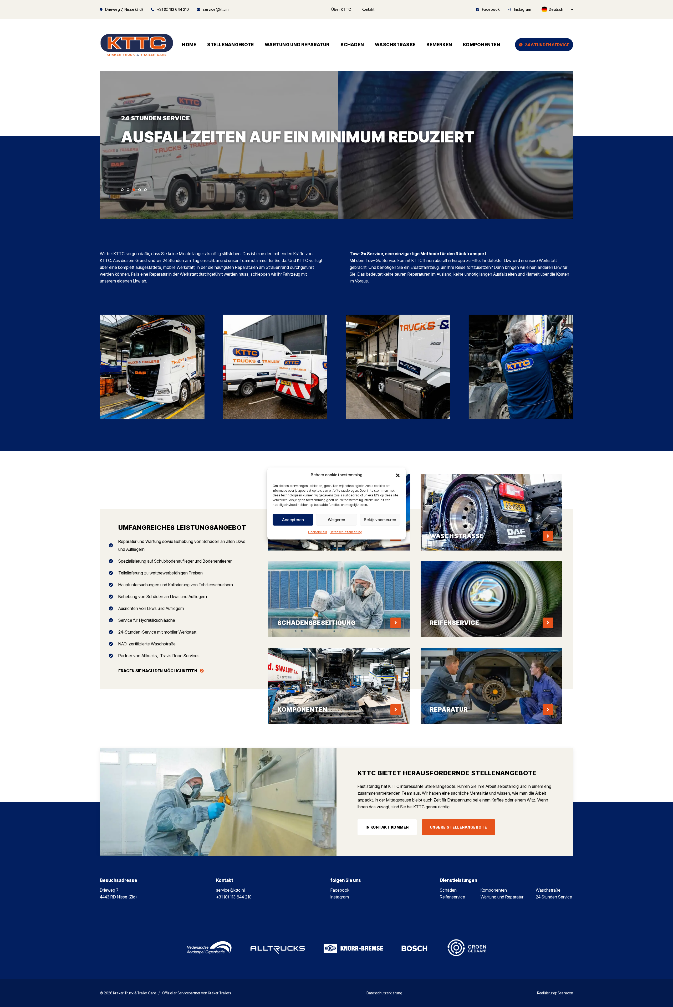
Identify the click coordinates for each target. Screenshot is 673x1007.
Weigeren (336, 519)
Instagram (522, 9)
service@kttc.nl (216, 9)
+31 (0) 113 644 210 (173, 9)
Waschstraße (395, 44)
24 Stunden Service (547, 44)
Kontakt (367, 9)
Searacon (565, 993)
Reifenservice (452, 897)
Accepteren (293, 519)
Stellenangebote (230, 44)
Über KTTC (341, 9)
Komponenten (481, 44)
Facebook (491, 9)
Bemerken (439, 44)
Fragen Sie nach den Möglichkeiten (157, 670)
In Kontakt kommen (387, 827)
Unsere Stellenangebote (458, 827)
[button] (397, 474)
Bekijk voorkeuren (380, 519)
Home (189, 44)
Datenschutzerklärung (346, 532)
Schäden (352, 44)
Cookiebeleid (317, 532)
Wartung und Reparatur (297, 44)
